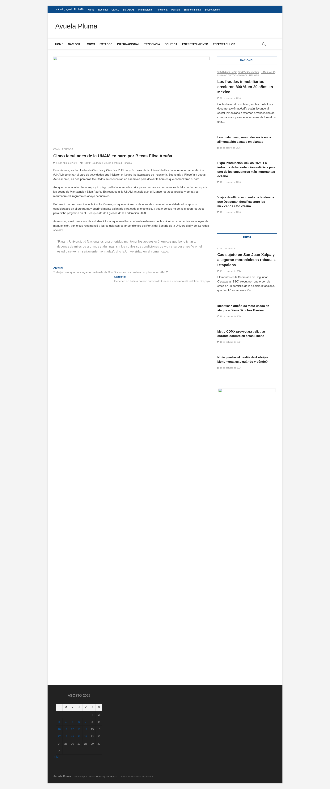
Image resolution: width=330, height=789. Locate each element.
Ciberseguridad (227, 72)
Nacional (103, 9)
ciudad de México (101, 163)
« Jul (56, 756)
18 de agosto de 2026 (230, 148)
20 (79, 736)
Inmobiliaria (268, 72)
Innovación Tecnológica (232, 75)
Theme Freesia (96, 776)
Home (91, 9)
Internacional (145, 9)
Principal (127, 163)
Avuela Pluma (76, 26)
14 (85, 729)
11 (65, 729)
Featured (117, 163)
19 (72, 736)
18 (65, 736)
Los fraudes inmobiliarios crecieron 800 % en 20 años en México (245, 87)
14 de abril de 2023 (66, 163)
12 (72, 729)
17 (59, 736)
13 (79, 729)
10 (59, 729)
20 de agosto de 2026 (230, 98)
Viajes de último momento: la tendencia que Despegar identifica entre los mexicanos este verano (245, 202)
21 (85, 736)
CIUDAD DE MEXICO (248, 72)
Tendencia (161, 9)
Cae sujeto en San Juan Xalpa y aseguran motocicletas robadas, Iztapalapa (246, 259)
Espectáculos (212, 9)
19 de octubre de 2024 (230, 271)
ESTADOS (128, 9)
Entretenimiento (192, 9)
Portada (67, 149)
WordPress (111, 776)
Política (175, 9)
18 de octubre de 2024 (230, 342)
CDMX (115, 9)
